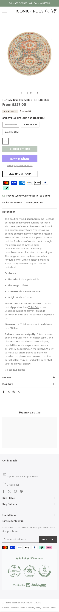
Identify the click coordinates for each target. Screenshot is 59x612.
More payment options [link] (20, 165)
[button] (5, 141)
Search (5, 607)
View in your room (20, 173)
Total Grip (33, 307)
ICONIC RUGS (34, 602)
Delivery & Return (12, 202)
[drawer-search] (47, 11)
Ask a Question (34, 202)
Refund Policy (49, 607)
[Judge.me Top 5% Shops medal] (44, 571)
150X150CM (11, 125)
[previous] (21, 93)
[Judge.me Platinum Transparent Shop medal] (14, 571)
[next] (37, 93)
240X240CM (12, 132)
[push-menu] (4, 11)
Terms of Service (19, 607)
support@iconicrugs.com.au (22, 476)
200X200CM (30, 124)
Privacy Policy (34, 607)
